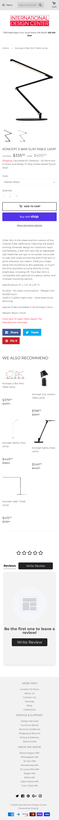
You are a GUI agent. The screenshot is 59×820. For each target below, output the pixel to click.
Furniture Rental (29, 725)
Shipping (7, 160)
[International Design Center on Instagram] (40, 796)
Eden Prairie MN (29, 781)
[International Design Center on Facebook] (22, 796)
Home (5, 48)
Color (5, 176)
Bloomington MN (29, 753)
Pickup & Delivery (29, 737)
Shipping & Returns (29, 733)
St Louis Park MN (29, 769)
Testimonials (30, 741)
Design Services (29, 721)
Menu (9, 5)
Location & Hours (29, 689)
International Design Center (32, 805)
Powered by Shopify (28, 808)
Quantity (7, 190)
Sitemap (29, 701)
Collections (29, 709)
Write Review (35, 566)
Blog (29, 705)
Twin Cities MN (29, 785)
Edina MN (29, 777)
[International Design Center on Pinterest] (28, 796)
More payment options (29, 225)
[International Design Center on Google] (34, 796)
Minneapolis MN (29, 757)
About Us (29, 693)
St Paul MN (29, 761)
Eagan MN (29, 773)
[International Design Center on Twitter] (17, 796)
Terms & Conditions (29, 729)
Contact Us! (29, 697)
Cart (54, 6)
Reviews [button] (10, 565)
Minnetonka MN (29, 765)
